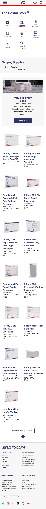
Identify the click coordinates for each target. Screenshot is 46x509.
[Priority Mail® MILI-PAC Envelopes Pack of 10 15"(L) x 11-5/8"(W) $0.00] (12, 312)
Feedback (5, 461)
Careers (4, 467)
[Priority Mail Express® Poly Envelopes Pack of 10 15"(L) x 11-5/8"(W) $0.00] (33, 226)
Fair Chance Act (26, 486)
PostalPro (5, 490)
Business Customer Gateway (10, 478)
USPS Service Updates (28, 459)
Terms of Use (25, 480)
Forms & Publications (28, 461)
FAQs (3, 459)
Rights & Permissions (28, 465)
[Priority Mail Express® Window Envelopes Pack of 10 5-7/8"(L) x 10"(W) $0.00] (33, 271)
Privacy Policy (26, 478)
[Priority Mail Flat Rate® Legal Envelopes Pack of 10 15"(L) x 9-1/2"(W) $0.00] (33, 140)
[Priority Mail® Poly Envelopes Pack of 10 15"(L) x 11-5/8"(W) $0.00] (33, 312)
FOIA (23, 482)
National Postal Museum (9, 486)
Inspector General (7, 482)
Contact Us (5, 455)
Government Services (28, 463)
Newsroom (25, 457)
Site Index (5, 457)
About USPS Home (27, 455)
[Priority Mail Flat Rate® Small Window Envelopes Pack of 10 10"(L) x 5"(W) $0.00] (33, 354)
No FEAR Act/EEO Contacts (30, 484)
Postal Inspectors (7, 480)
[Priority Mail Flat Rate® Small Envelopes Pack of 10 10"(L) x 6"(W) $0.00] (33, 182)
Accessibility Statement (28, 488)
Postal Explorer (6, 484)
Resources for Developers (9, 488)
